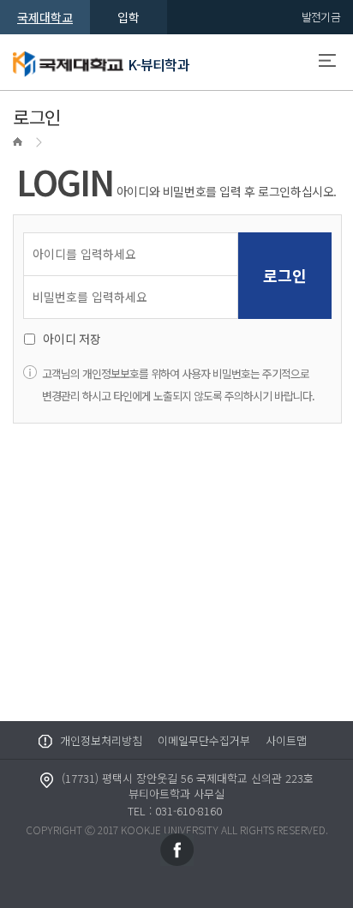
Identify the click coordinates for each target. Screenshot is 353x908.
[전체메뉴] (327, 62)
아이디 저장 (71, 338)
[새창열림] (177, 848)
